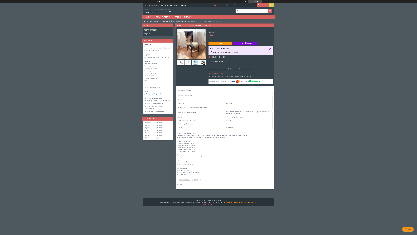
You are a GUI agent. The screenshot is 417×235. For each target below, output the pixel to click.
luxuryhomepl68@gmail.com (155, 94)
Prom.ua (218, 200)
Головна (148, 17)
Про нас (178, 17)
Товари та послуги (163, 17)
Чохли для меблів (167, 21)
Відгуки (147, 34)
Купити (220, 43)
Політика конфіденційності (249, 202)
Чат (409, 229)
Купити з (241, 43)
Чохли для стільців (182, 21)
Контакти (188, 17)
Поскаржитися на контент (232, 202)
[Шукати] (270, 11)
